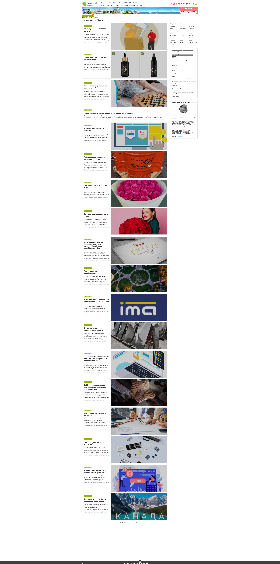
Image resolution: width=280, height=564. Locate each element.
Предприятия (126, 3)
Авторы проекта (110, 5)
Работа (181, 42)
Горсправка (102, 5)
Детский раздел (193, 42)
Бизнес (171, 33)
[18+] (88, 4)
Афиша (114, 3)
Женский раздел (173, 35)
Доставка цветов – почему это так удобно (95, 186)
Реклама (172, 44)
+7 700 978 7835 (179, 136)
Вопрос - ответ (119, 5)
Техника (181, 26)
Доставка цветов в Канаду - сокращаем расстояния (96, 500)
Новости (104, 3)
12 (129, 522)
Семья (190, 40)
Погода (126, 5)
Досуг (137, 3)
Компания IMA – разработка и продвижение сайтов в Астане (96, 300)
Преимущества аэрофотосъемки (91, 272)
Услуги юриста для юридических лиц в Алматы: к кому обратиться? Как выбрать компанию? (184, 88)
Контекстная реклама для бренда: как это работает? (95, 471)
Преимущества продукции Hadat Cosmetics (95, 58)
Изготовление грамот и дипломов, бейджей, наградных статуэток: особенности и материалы (95, 245)
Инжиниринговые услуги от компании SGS (95, 414)
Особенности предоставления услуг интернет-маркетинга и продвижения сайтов (96, 359)
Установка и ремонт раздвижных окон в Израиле (182, 50)
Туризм (171, 28)
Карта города (140, 5)
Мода (190, 37)
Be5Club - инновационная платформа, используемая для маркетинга (95, 387)
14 (134, 522)
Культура (191, 35)
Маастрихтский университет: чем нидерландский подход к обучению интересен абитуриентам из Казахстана (182, 55)
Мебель (181, 33)
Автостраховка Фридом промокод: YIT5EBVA (182, 78)
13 (131, 522)
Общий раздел (173, 26)
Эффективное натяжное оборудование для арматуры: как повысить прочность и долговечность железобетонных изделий (184, 82)
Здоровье (191, 26)
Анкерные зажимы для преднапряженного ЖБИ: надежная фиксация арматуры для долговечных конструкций (182, 93)
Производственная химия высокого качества (94, 158)
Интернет (182, 35)
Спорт (190, 33)
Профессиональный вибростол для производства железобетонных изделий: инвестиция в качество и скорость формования (183, 73)
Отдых (181, 30)
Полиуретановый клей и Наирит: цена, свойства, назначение (109, 113)
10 (124, 522)
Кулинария (172, 40)
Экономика (172, 37)
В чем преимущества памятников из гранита (93, 329)
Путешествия (173, 42)
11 (127, 522)
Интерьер (182, 37)
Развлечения (192, 30)
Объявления (132, 5)
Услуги (181, 40)
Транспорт (191, 28)
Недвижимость (183, 28)
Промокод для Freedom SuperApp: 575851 (181, 60)
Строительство (173, 30)
